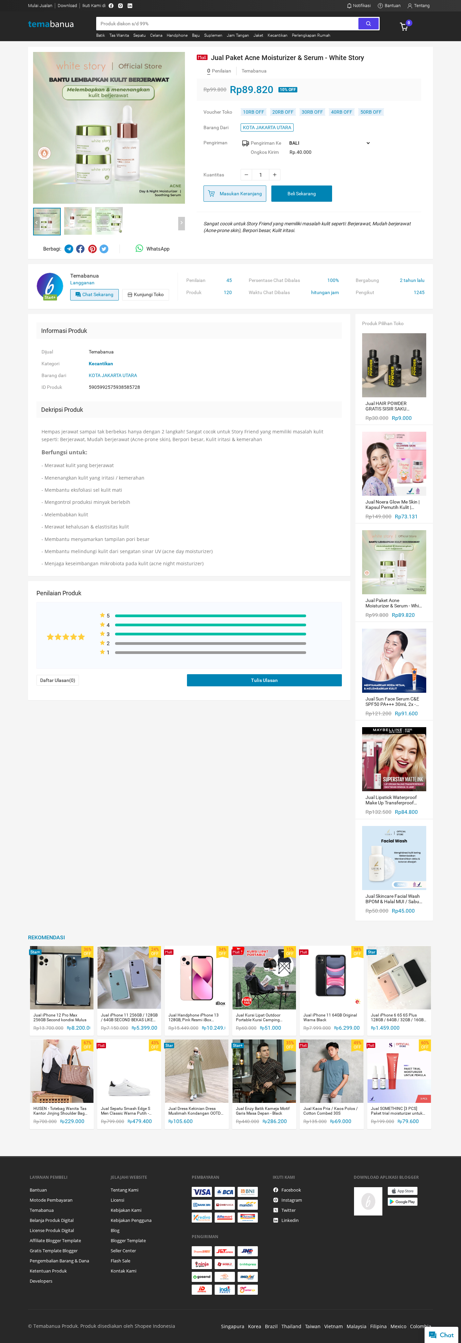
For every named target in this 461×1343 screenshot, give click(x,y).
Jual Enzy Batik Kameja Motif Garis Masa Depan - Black (263, 1111)
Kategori (50, 363)
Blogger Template (128, 1240)
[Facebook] (111, 6)
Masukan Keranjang (241, 193)
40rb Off (341, 112)
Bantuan (38, 1190)
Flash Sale (120, 1261)
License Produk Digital (52, 1230)
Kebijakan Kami (126, 1210)
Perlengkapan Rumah (311, 35)
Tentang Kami (124, 1190)
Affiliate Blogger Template (55, 1240)
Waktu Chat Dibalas (269, 292)
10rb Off (253, 112)
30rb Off (312, 112)
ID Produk (52, 387)
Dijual (47, 351)
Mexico (398, 1326)
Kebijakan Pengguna (131, 1220)
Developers (41, 1281)
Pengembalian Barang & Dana (59, 1261)
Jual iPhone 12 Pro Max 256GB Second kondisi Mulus (59, 1017)
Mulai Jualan (40, 5)
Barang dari (216, 127)
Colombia (420, 1326)
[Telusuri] (368, 23)
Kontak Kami (123, 1271)
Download (67, 5)
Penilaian (196, 280)
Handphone (177, 35)
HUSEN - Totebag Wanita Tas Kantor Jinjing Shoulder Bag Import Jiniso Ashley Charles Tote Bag (59, 1111)
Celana (156, 35)
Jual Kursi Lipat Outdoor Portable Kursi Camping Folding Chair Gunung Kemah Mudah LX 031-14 (263, 1017)
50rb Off (371, 112)
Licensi (117, 1200)
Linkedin (290, 1220)
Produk (193, 292)
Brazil (271, 1326)
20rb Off (283, 112)
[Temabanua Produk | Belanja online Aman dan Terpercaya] (55, 24)
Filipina (378, 1326)
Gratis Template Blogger (54, 1251)
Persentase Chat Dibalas (274, 280)
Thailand (291, 1326)
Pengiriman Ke (266, 143)
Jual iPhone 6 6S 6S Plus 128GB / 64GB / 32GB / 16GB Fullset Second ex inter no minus (397, 1017)
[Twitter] (104, 249)
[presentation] (36, 223)
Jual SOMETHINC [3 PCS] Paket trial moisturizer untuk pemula (397, 1111)
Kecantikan (278, 35)
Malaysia (357, 1326)
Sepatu (139, 35)
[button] (47, 221)
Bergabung (367, 280)
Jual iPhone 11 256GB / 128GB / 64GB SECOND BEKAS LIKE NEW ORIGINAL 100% (129, 1017)
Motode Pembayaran (51, 1200)
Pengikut (365, 292)
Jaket (258, 35)
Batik (100, 35)
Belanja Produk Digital (52, 1220)
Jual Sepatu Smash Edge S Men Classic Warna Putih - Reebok (125, 1111)
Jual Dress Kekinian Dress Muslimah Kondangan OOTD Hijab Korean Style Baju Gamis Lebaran (196, 1111)
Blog (115, 1230)
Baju (196, 35)
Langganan (82, 282)
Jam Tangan (238, 35)
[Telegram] (68, 249)
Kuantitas (214, 174)
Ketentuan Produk (48, 1271)
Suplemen (213, 35)
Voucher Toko (218, 112)
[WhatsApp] (141, 249)
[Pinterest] (92, 249)
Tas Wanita (119, 35)
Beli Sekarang (302, 193)
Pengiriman (215, 142)
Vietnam (333, 1326)
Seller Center (123, 1251)
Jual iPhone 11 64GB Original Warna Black (330, 1017)
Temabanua (42, 1210)
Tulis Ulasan (264, 680)
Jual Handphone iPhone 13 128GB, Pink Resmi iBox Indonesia (193, 1017)
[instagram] (120, 6)
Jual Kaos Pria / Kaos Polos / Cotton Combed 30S (330, 1111)
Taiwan (313, 1326)
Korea (254, 1326)
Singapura (232, 1326)
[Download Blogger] (392, 1201)
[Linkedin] (130, 6)
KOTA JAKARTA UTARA (267, 127)
